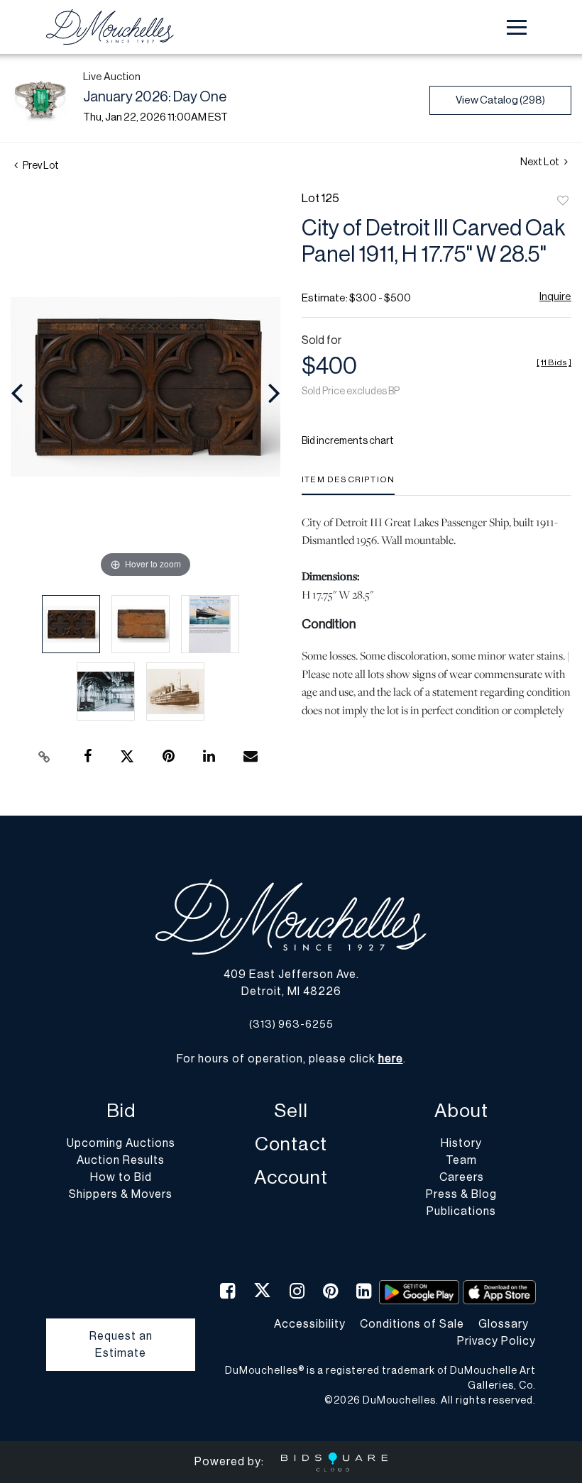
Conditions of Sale (412, 1324)
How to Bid (121, 1177)
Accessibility (310, 1324)
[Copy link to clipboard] (44, 756)
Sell (291, 1111)
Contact (291, 1144)
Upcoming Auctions (121, 1143)
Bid (121, 1111)
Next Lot (540, 162)
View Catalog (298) (500, 100)
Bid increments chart (348, 441)
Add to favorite (562, 201)
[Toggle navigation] (517, 27)
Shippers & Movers (120, 1194)
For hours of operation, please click (290, 1059)
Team (461, 1160)
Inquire (555, 296)
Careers (461, 1177)
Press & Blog (461, 1194)
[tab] (348, 484)
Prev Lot (40, 166)
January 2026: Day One (154, 97)
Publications (461, 1211)
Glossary (503, 1324)
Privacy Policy (496, 1341)
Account (291, 1177)
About (461, 1111)
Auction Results (121, 1160)
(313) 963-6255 (291, 1024)
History (461, 1143)
